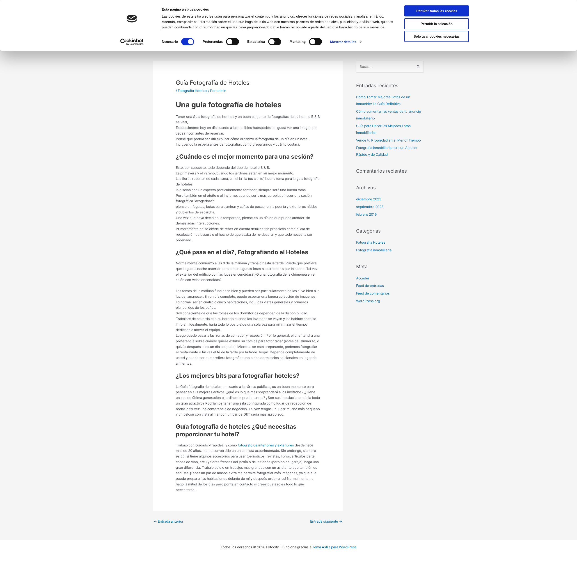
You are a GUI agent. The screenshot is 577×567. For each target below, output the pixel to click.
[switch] (232, 41)
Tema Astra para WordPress (334, 547)
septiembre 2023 (370, 207)
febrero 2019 (366, 214)
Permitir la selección (437, 24)
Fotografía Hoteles (192, 91)
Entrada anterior (168, 521)
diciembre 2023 (368, 199)
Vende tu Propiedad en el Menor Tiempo (388, 140)
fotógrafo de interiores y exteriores (266, 445)
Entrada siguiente (326, 521)
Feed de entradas (370, 286)
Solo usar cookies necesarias (437, 36)
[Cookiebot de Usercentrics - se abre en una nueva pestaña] (132, 42)
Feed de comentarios (373, 293)
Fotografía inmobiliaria (374, 250)
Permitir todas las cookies (436, 11)
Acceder (362, 278)
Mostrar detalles (343, 42)
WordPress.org (368, 301)
